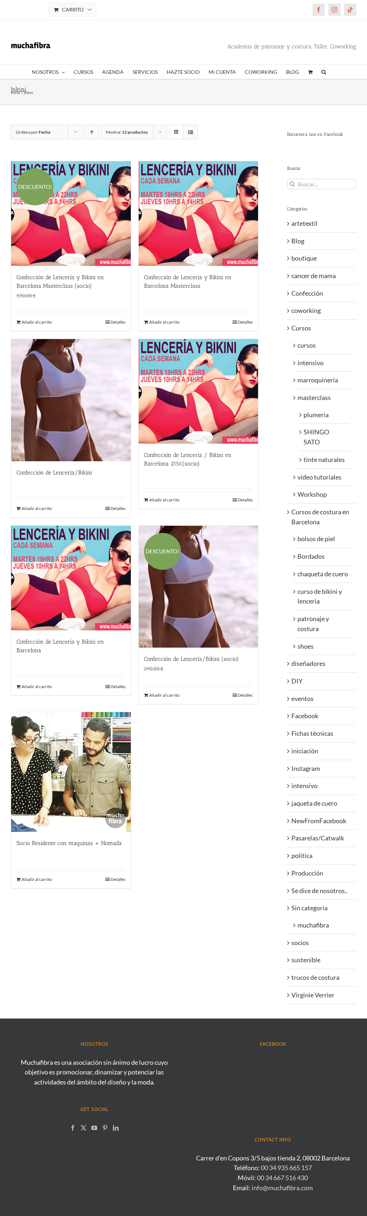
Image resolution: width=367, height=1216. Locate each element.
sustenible (305, 960)
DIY (296, 681)
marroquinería (317, 380)
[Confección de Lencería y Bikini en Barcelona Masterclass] (198, 213)
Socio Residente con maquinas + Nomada (69, 843)
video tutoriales (319, 477)
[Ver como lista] (190, 132)
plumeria (316, 415)
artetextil (304, 223)
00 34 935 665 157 (286, 1168)
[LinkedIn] (116, 1128)
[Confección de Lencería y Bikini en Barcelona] (71, 578)
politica (302, 855)
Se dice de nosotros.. (319, 891)
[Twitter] (83, 1128)
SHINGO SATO (316, 437)
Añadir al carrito (37, 322)
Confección (307, 293)
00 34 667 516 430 (282, 1178)
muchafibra (313, 925)
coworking (306, 310)
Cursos (301, 328)
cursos (306, 345)
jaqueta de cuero (314, 803)
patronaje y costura (313, 624)
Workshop (312, 494)
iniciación (304, 751)
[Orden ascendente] (92, 132)
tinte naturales (324, 459)
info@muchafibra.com (282, 1188)
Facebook (304, 716)
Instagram (305, 768)
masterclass (314, 397)
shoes (305, 646)
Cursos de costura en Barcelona (320, 517)
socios (300, 942)
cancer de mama (313, 276)
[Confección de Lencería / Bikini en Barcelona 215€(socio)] (198, 391)
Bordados (311, 556)
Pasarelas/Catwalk (317, 838)
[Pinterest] (105, 1128)
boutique (304, 258)
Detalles (117, 322)
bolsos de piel (316, 539)
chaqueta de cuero (322, 574)
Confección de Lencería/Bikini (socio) (191, 658)
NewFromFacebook (318, 821)
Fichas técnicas (312, 733)
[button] (323, 72)
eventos (302, 698)
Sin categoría (309, 908)
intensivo (310, 363)
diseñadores (308, 663)
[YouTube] (94, 1128)
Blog (297, 241)
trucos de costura (315, 977)
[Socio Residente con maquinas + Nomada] (71, 772)
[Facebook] (73, 1128)
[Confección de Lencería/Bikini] (71, 400)
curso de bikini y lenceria (319, 596)
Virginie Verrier (312, 995)
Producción (307, 873)
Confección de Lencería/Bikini (54, 472)
